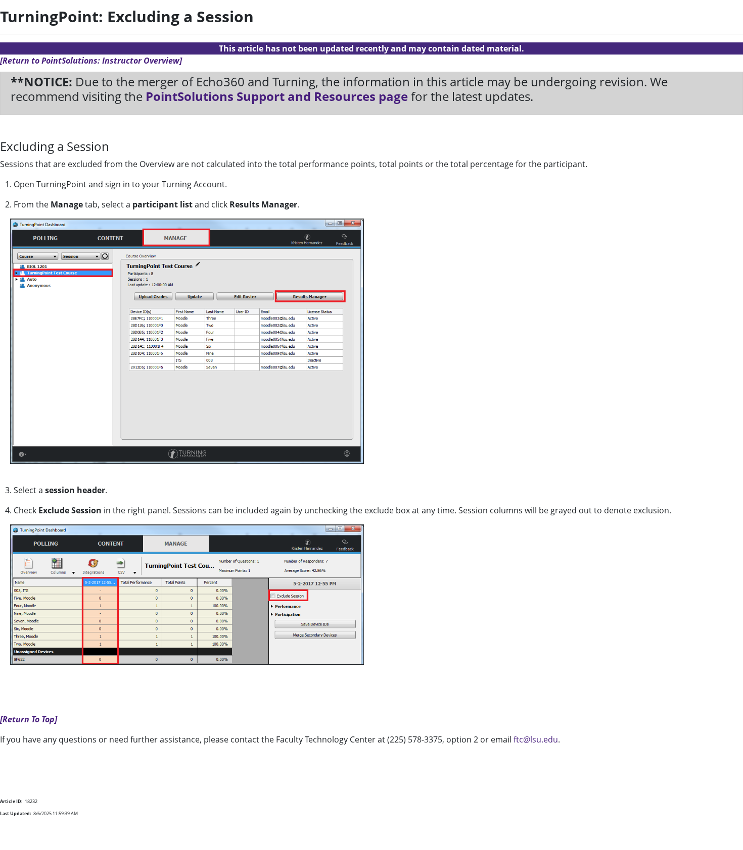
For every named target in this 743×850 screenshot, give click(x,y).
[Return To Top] (28, 719)
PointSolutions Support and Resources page (277, 96)
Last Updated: (15, 813)
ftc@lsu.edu (536, 739)
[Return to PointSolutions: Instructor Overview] (91, 60)
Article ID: (11, 801)
